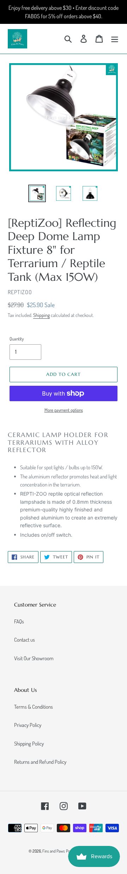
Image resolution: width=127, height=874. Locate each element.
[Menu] (114, 39)
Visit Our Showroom (34, 658)
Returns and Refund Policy (40, 762)
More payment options (63, 410)
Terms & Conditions (33, 706)
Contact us (24, 639)
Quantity (17, 339)
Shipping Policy (29, 743)
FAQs (19, 621)
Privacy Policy (27, 725)
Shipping (41, 315)
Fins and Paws (53, 851)
